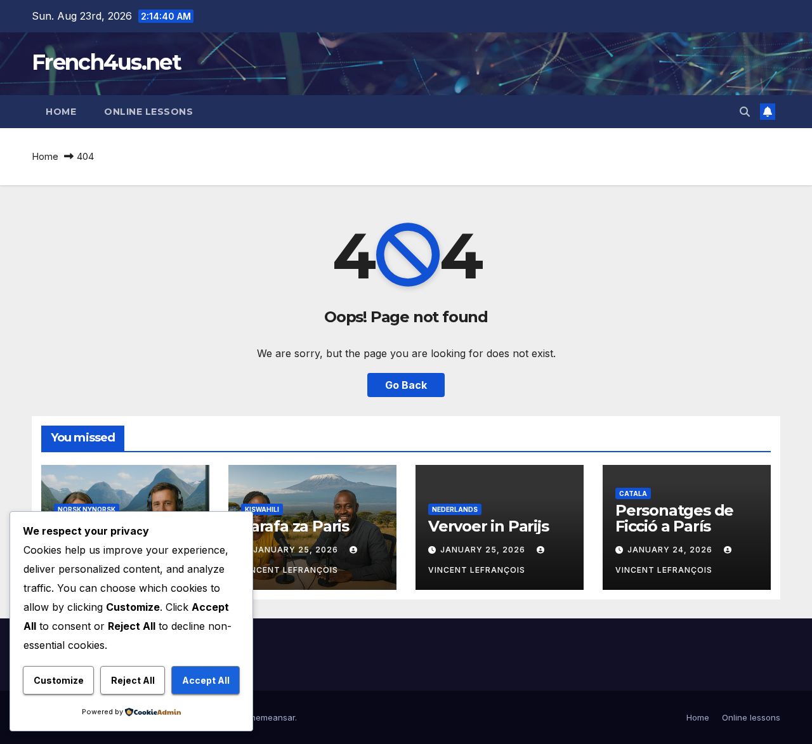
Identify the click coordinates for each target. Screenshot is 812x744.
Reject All (133, 680)
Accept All (206, 680)
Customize (59, 680)
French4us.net (106, 62)
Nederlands (455, 509)
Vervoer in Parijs (488, 526)
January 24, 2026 (671, 549)
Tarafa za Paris (295, 526)
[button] (745, 111)
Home (61, 111)
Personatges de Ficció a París (674, 518)
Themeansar (270, 717)
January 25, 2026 (297, 549)
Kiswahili (262, 509)
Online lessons (148, 111)
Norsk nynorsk (86, 509)
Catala (633, 493)
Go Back (406, 385)
